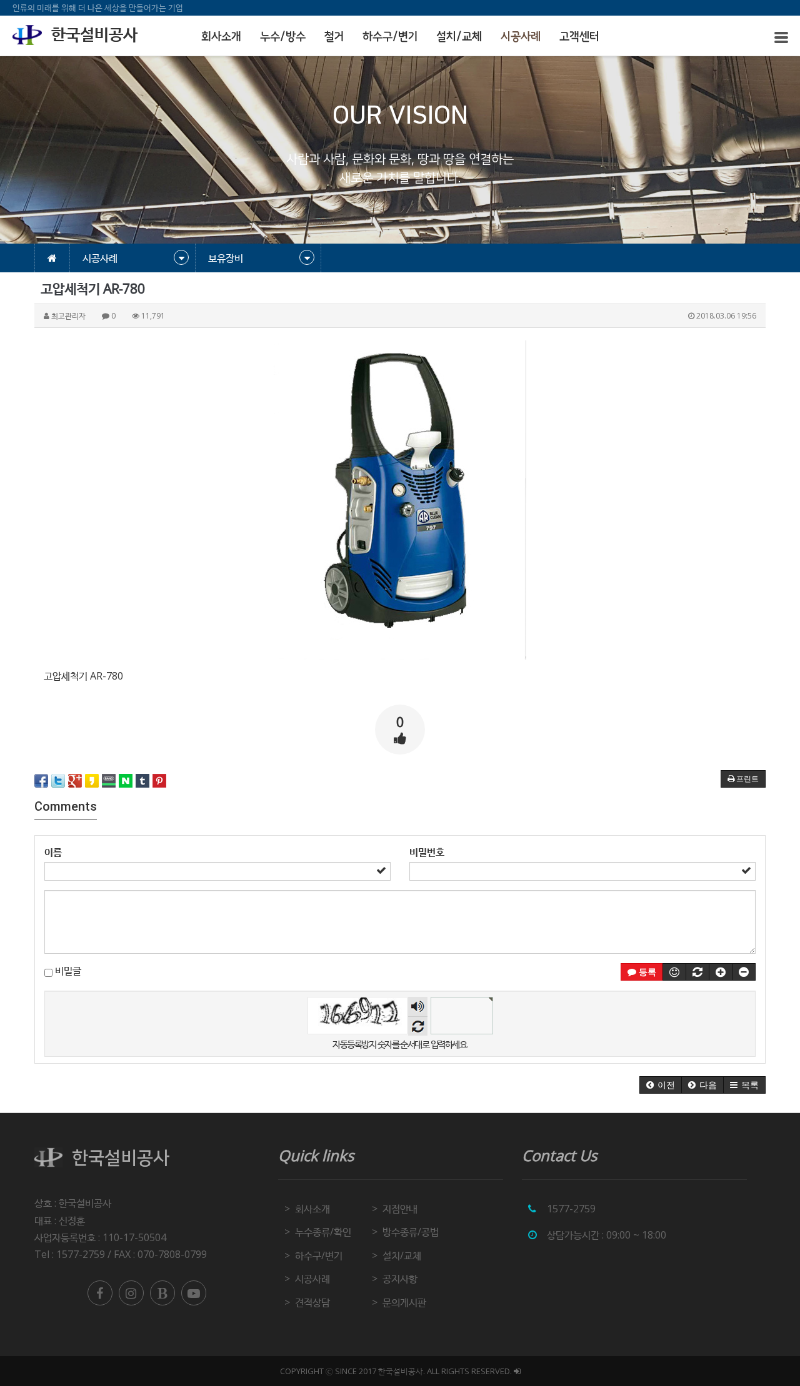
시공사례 (521, 37)
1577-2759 (571, 1208)
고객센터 (579, 37)
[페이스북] (100, 1292)
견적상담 (312, 1302)
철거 (334, 37)
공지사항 (400, 1278)
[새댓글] (697, 972)
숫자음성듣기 (417, 1006)
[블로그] (162, 1292)
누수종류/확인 (323, 1232)
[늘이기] (720, 972)
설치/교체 (459, 37)
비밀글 (66, 971)
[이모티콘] (674, 972)
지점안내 (400, 1208)
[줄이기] (744, 972)
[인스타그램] (131, 1292)
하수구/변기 (390, 37)
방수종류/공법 (410, 1232)
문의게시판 (404, 1302)
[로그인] (517, 1371)
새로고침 (418, 1026)
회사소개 (221, 37)
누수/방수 (283, 37)
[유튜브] (193, 1292)
